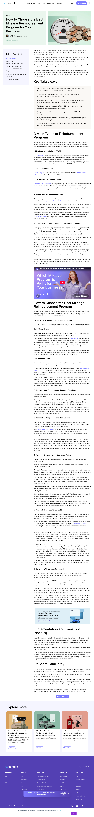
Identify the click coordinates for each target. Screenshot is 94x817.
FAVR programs (39, 156)
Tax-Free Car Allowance (43, 184)
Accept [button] (74, 813)
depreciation (73, 339)
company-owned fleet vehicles (51, 201)
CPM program (40, 173)
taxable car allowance (45, 430)
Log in (73, 3)
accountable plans (40, 217)
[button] (30, 3)
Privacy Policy (58, 810)
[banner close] (68, 794)
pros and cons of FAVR (80, 524)
